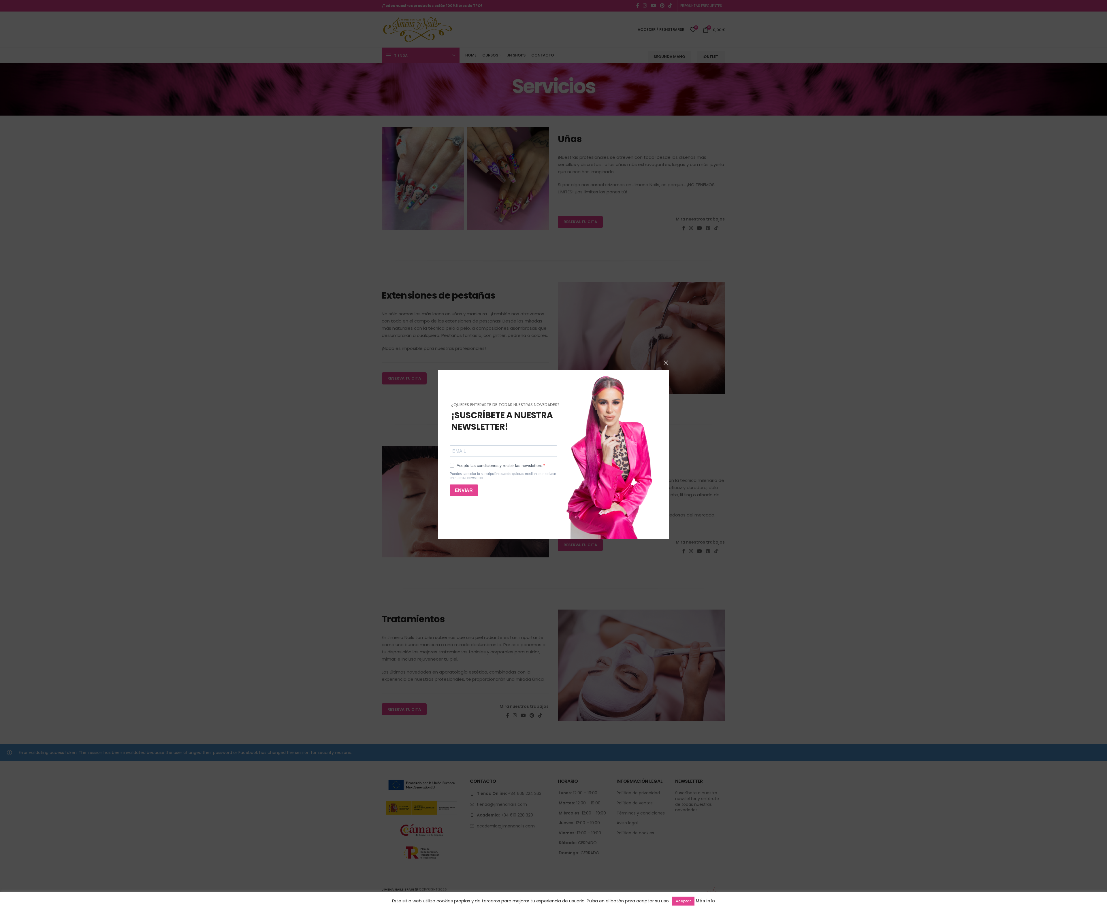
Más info (705, 901)
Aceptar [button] (683, 901)
